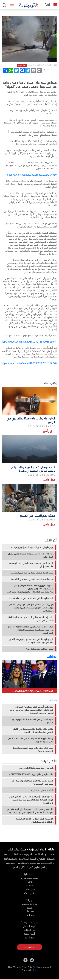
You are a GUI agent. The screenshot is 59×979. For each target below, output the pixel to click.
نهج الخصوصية (29, 922)
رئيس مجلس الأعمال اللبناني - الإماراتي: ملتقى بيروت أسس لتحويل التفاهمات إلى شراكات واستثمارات (31, 607)
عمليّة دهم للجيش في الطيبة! (37, 515)
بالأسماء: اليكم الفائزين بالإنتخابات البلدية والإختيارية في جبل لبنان (34, 820)
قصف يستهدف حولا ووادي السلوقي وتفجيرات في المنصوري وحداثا (33, 468)
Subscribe (29, 947)
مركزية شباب (29, 903)
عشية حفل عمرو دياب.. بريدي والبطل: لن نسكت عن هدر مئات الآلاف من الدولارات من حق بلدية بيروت (30, 811)
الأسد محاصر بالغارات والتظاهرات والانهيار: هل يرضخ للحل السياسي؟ (32, 782)
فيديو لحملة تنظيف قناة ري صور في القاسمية (32, 579)
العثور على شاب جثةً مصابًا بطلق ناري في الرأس (31, 420)
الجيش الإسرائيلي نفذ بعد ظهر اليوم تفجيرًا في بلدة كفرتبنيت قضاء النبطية (31, 641)
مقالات (29, 915)
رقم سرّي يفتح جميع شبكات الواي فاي (36, 767)
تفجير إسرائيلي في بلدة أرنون (39, 648)
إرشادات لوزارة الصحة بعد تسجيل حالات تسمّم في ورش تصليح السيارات (30, 740)
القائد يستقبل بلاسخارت (42, 790)
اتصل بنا (29, 937)
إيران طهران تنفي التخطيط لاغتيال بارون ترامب (32, 547)
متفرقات (29, 911)
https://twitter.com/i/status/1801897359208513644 (29, 341)
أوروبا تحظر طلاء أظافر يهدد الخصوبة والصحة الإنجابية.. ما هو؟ (33, 749)
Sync (35, 970)
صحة (53, 699)
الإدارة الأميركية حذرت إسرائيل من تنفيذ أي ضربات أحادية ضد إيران (30, 565)
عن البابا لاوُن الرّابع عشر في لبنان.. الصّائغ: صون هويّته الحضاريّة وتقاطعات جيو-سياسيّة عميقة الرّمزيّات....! (31, 799)
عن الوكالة (29, 929)
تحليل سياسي (29, 877)
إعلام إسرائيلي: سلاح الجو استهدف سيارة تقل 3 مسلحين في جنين (30, 619)
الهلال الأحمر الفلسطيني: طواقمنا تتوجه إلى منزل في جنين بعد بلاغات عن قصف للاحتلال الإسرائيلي (30, 629)
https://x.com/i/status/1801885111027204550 (32, 174)
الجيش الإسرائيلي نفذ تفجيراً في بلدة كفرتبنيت (31, 598)
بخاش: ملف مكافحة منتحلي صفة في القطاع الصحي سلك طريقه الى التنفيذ (33, 730)
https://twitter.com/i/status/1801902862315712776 (29, 363)
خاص (29, 881)
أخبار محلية (29, 874)
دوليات (52, 656)
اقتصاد (29, 885)
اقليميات (29, 893)
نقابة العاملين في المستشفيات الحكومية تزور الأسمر (32, 721)
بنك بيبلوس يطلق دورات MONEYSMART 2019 (31, 774)
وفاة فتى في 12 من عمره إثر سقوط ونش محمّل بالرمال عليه (30, 555)
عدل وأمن (49, 431)
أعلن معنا (29, 933)
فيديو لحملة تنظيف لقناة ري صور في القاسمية (31, 572)
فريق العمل (29, 926)
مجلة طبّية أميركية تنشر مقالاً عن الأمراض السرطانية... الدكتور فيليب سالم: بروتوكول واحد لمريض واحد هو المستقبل (31, 710)
